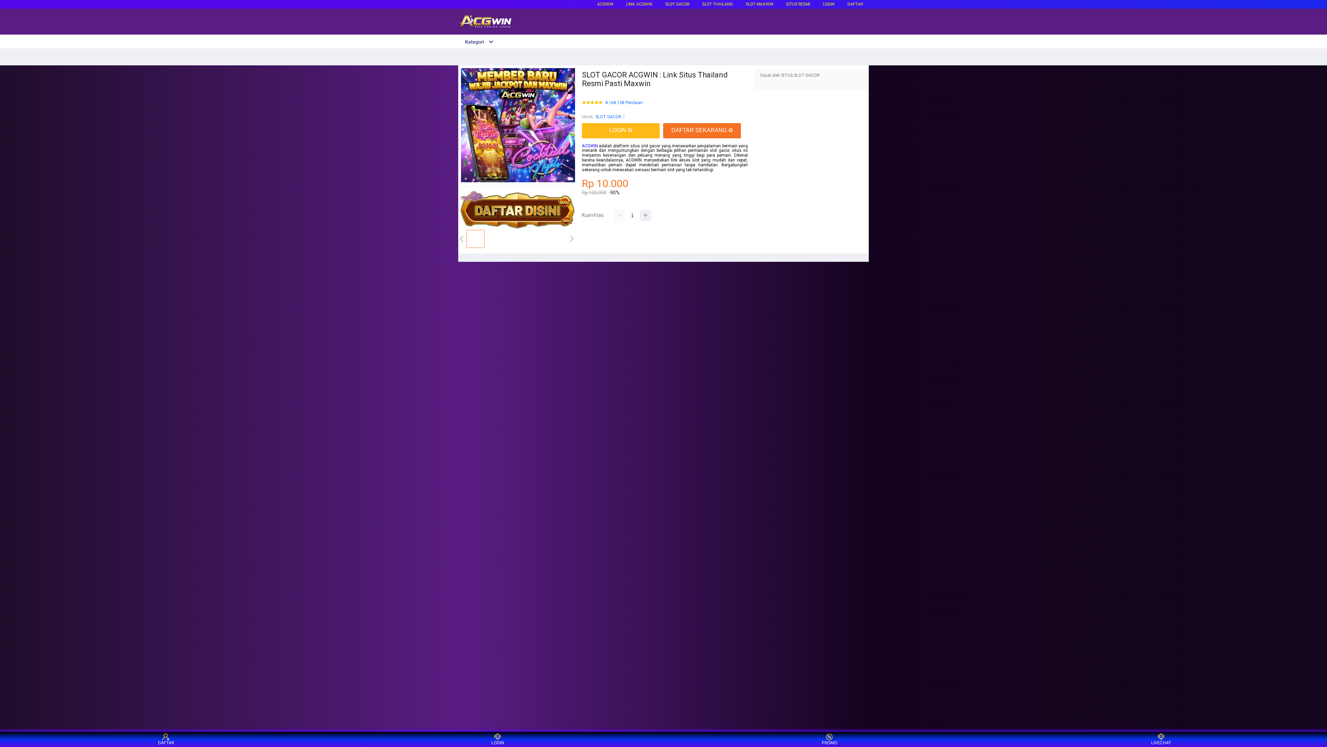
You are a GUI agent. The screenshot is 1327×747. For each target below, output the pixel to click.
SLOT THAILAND (717, 4)
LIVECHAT (1161, 742)
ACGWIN (605, 4)
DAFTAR (855, 4)
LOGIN (829, 4)
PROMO (829, 742)
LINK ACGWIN (639, 4)
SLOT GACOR (608, 116)
